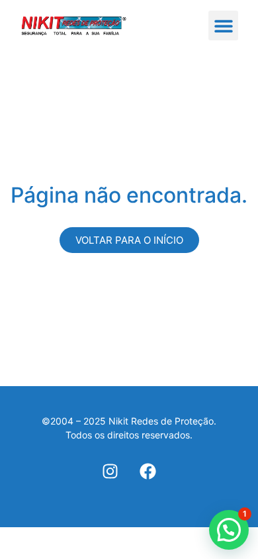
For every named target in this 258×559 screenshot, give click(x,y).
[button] (223, 25)
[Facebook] (148, 471)
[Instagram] (110, 471)
